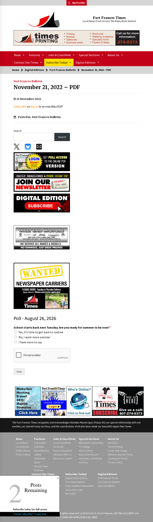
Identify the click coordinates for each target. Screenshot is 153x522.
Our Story (113, 442)
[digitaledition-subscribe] (42, 202)
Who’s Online (86, 450)
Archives (83, 462)
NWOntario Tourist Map (91, 442)
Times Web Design (117, 450)
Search (17, 131)
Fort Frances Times (109, 17)
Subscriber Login (74, 489)
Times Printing (115, 446)
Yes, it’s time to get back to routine (41, 332)
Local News (22, 442)
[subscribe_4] (42, 182)
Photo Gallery (23, 454)
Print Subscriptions (75, 482)
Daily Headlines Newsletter (79, 486)
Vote (19, 371)
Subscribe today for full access (30, 509)
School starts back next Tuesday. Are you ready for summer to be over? (63, 327)
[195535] (42, 237)
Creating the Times (117, 458)
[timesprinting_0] (77, 38)
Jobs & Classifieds (59, 55)
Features (34, 55)
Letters (37, 454)
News (17, 55)
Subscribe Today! (57, 62)
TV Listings (84, 446)
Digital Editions (86, 62)
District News (23, 450)
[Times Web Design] (28, 401)
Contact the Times (26, 62)
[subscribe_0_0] (42, 161)
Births (37, 462)
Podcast (38, 470)
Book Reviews (41, 450)
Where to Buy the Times (120, 454)
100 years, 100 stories (90, 458)
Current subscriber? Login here (29, 514)
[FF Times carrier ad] (42, 285)
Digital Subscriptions (76, 478)
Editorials (39, 446)
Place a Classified (62, 450)
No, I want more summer (34, 337)
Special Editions (106, 486)
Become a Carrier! (62, 458)
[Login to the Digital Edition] (53, 400)
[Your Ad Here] (131, 401)
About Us (113, 55)
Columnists (40, 442)
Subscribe (20, 106)
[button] (69, 2)
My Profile (78, 2)
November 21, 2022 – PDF (47, 87)
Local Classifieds (62, 442)
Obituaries (39, 458)
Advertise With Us (62, 454)
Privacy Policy (115, 462)
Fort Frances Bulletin (28, 81)
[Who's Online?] (79, 401)
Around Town (41, 466)
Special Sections (89, 55)
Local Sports (22, 446)
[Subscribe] (105, 401)
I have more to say (30, 342)
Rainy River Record (88, 454)
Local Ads (58, 446)
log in (34, 106)
